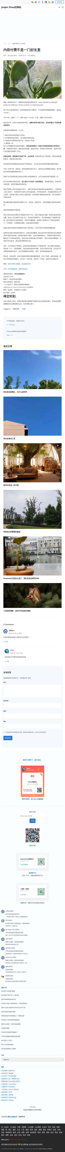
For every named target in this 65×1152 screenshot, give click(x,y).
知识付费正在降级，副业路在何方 (19, 264)
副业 (53, 1127)
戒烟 (40, 1129)
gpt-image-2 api (10, 929)
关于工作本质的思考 (7, 1044)
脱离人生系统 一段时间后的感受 (14, 942)
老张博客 (4, 1095)
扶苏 (6, 920)
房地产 (49, 1129)
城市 (14, 1129)
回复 (6, 641)
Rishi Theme (43, 1148)
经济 (52, 1132)
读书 (15, 1135)
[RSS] (49, 2)
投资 (54, 1129)
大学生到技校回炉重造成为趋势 (14, 932)
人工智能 (30, 1127)
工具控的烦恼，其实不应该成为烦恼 (17, 611)
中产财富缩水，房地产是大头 (18, 269)
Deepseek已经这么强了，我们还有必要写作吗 (21, 578)
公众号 (44, 1127)
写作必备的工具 (9, 439)
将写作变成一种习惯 (11, 485)
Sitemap (50, 1148)
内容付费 (16, 309)
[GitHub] (46, 2)
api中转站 (8, 948)
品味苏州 (4, 1079)
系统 (47, 1132)
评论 (5, 682)
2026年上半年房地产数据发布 (10, 1020)
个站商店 (4, 1089)
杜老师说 (4, 1084)
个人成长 (13, 1127)
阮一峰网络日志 (14, 1079)
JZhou (12, 650)
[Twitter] (39, 2)
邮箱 (5, 711)
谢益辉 (11, 1073)
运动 (20, 1135)
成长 (35, 1129)
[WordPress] (53, 2)
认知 (11, 1135)
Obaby (11, 1100)
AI (2, 1127)
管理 (43, 1132)
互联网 (24, 1127)
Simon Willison (14, 1089)
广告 (22, 1129)
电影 (23, 1132)
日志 (58, 1129)
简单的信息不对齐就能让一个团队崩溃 (12, 1016)
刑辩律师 (4, 1097)
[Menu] (63, 7)
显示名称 (6, 700)
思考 (31, 1129)
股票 (7, 1135)
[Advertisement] (32, 23)
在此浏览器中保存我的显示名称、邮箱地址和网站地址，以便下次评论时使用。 (26, 732)
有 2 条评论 (31, 56)
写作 (4, 55)
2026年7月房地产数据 (8, 991)
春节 (14, 1132)
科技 (39, 1132)
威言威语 (4, 1092)
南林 (58, 1127)
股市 (2, 1135)
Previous (12, 324)
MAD (10, 1092)
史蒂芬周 (4, 1073)
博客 (2, 1129)
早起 (2, 1132)
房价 (44, 1129)
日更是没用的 (9, 969)
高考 (28, 1135)
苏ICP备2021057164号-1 (9, 1144)
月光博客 (4, 1071)
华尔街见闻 (12, 1076)
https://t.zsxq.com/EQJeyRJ (16, 287)
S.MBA (7, 911)
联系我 (59, 2)
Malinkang (12, 1097)
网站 (4, 721)
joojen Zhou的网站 (11, 7)
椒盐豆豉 (4, 1100)
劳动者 (7, 976)
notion (6, 1127)
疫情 (27, 1132)
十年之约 (32, 1107)
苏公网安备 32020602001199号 (31, 1144)
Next (8, 335)
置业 (56, 1132)
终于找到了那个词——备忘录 (10, 995)
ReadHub (12, 1087)
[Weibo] (36, 2)
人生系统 (38, 1127)
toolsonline (8, 957)
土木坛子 (4, 1076)
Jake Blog (12, 1084)
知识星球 (33, 1132)
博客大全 (12, 1071)
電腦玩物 (4, 1081)
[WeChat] (32, 2)
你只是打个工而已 (6, 1040)
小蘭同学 (4, 1087)
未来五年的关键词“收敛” (8, 1012)
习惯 (18, 1127)
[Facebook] (42, 2)
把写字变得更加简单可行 (12, 914)
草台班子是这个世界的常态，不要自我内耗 (17, 923)
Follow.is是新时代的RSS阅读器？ (17, 331)
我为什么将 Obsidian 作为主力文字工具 (13, 1007)
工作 (18, 1129)
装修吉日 (11, 630)
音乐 (24, 1135)
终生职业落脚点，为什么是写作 (15, 392)
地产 (9, 1129)
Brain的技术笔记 (14, 1081)
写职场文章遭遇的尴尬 (11, 532)
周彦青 (11, 1095)
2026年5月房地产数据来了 (9, 1032)
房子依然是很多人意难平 (8, 1049)
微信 (27, 1129)
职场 (60, 1132)
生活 (18, 1132)
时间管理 (9, 1132)
